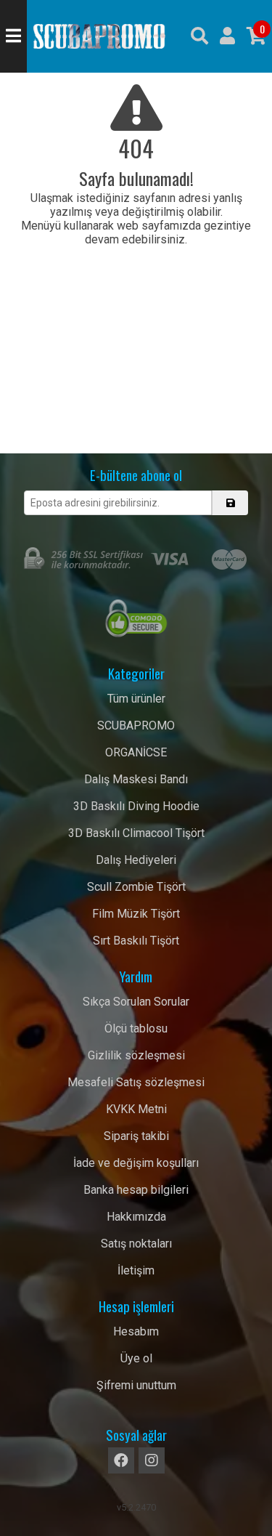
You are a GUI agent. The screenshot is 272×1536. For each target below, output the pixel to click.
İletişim (136, 1270)
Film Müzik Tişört (136, 914)
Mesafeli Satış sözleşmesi (136, 1082)
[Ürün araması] (199, 36)
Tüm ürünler (136, 699)
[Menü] (13, 36)
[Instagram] (152, 1460)
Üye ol (136, 1358)
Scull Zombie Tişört (136, 887)
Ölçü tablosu (136, 1028)
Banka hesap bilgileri (136, 1190)
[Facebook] (121, 1460)
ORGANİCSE (136, 752)
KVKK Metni (136, 1109)
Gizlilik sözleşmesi (136, 1055)
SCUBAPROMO (136, 725)
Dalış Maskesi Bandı (136, 779)
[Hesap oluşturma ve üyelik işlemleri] (227, 36)
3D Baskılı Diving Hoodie (136, 806)
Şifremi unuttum (136, 1385)
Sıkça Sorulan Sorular (136, 1001)
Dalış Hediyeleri (136, 860)
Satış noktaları (136, 1243)
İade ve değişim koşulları (136, 1163)
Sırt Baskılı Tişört (136, 940)
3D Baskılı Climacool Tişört (136, 833)
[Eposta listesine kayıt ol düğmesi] (230, 502)
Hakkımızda (136, 1217)
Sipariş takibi (136, 1136)
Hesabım (136, 1331)
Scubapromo (99, 36)
